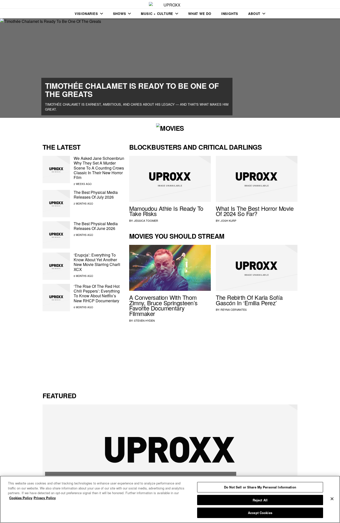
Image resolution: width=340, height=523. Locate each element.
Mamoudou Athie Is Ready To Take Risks (166, 211)
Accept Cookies (260, 512)
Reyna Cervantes (234, 309)
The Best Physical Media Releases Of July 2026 (96, 194)
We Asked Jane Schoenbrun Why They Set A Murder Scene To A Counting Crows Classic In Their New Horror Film (99, 167)
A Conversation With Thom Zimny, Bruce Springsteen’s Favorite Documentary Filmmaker (163, 305)
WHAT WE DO (199, 13)
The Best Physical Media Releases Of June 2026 (96, 226)
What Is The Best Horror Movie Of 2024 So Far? (254, 211)
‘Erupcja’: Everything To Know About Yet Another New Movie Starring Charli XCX (97, 262)
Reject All (260, 500)
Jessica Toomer (146, 220)
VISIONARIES (86, 13)
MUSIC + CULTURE (157, 13)
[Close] (332, 498)
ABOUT (254, 13)
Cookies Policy (20, 497)
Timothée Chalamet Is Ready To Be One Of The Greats (132, 89)
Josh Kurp (228, 220)
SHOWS (119, 13)
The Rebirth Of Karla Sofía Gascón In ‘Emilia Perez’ (249, 300)
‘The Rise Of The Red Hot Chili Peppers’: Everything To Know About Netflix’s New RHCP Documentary (97, 293)
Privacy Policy (45, 497)
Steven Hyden (144, 320)
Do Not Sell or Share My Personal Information (260, 487)
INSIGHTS (229, 13)
